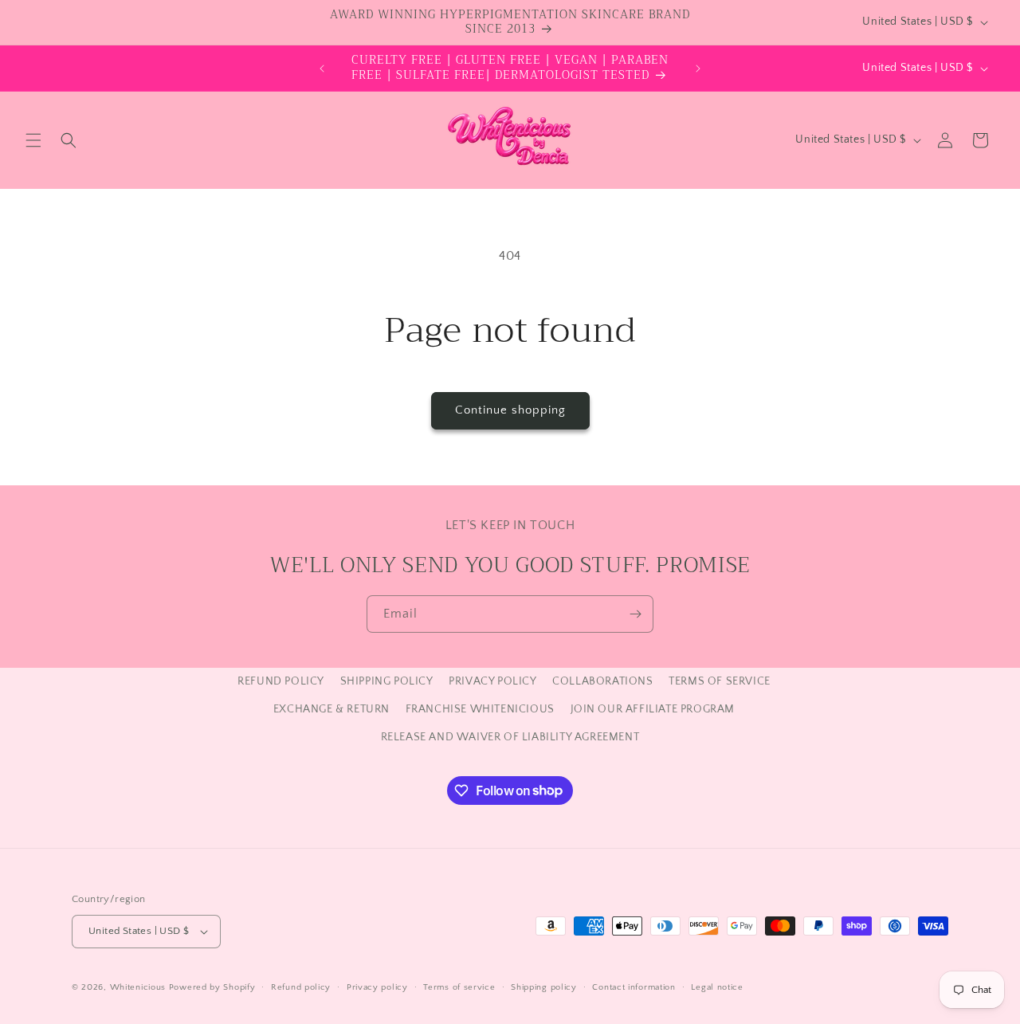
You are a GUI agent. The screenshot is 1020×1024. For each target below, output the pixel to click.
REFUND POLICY (280, 681)
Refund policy (301, 987)
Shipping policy (544, 987)
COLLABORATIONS (602, 681)
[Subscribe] (635, 614)
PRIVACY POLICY (492, 681)
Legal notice (717, 987)
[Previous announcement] (321, 68)
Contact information (633, 987)
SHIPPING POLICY (387, 681)
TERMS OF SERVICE (720, 681)
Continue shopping (510, 410)
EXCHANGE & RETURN (331, 709)
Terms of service (459, 987)
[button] (33, 140)
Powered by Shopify (212, 987)
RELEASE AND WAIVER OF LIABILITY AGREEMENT (510, 737)
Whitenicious (139, 987)
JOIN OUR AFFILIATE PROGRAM (653, 709)
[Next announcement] (698, 68)
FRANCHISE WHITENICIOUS (480, 709)
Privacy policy (377, 987)
